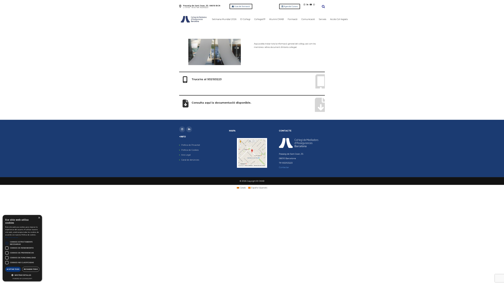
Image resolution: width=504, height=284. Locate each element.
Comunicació (308, 19)
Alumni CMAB (276, 19)
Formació (292, 19)
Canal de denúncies (190, 160)
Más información (11, 237)
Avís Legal (186, 155)
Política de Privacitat (190, 145)
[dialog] (22, 248)
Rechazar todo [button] (31, 269)
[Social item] (304, 4)
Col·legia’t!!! (259, 19)
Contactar (284, 167)
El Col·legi (245, 19)
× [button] (39, 218)
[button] (22, 275)
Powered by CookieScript (22, 279)
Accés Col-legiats (339, 19)
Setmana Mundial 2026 (224, 19)
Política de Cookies (190, 150)
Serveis (322, 19)
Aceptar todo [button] (13, 269)
